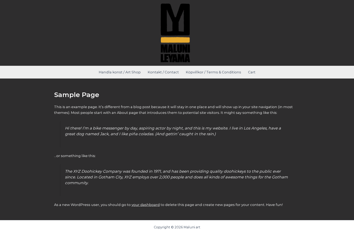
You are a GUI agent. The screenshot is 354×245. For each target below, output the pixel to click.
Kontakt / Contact (163, 72)
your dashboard (146, 205)
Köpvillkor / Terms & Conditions (213, 72)
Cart (251, 72)
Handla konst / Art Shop (120, 72)
